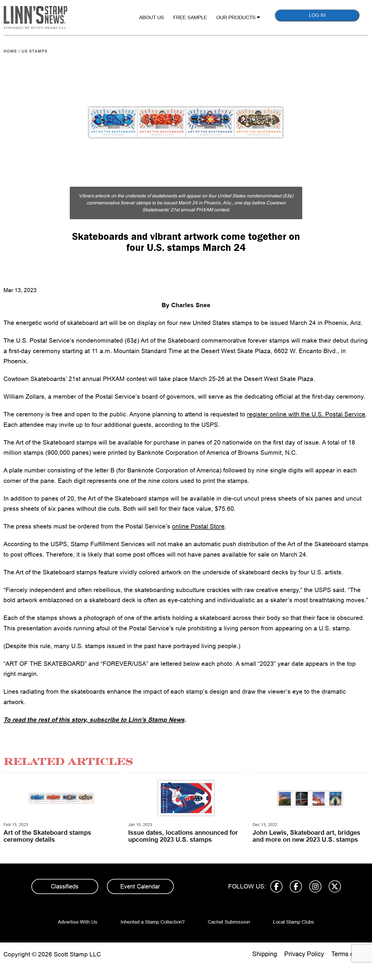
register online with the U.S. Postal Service (306, 414)
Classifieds (64, 886)
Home (10, 51)
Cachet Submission (229, 922)
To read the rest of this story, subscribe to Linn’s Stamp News (94, 719)
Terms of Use (350, 954)
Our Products (236, 17)
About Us (151, 17)
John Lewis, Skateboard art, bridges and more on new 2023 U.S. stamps (306, 836)
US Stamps (34, 51)
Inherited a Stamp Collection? (153, 922)
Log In (317, 15)
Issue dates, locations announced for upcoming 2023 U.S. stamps (183, 836)
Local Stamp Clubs (293, 922)
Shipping (264, 954)
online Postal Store (198, 526)
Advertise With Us (77, 922)
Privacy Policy (304, 954)
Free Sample (190, 17)
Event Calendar (140, 886)
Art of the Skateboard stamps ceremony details (47, 836)
